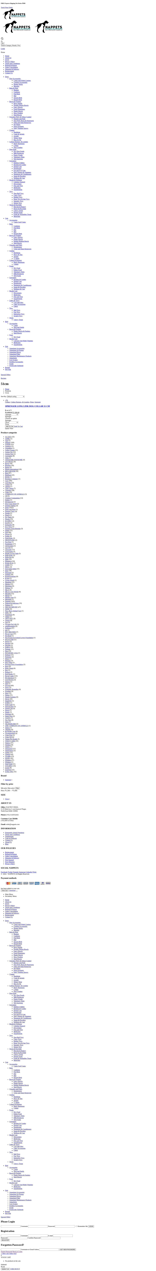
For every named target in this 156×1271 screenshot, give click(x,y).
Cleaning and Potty (15, 245)
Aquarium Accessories (16, 348)
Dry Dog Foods (19, 151)
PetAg (7, 641)
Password (51, 1226)
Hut (15, 230)
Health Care (13, 291)
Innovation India (10, 569)
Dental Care (18, 167)
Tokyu (7, 728)
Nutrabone (8, 615)
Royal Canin (9, 676)
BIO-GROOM (10, 471)
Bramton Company (11, 479)
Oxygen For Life (10, 624)
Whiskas (8, 760)
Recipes (3, 378)
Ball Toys (17, 310)
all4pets (7, 442)
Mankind (8, 582)
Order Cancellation (11, 67)
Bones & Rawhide (20, 209)
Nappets (8, 601)
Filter (17, 788)
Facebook (4, 872)
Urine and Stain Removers (22, 249)
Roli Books (9, 674)
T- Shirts (16, 258)
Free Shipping (10, 862)
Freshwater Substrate (16, 366)
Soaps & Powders (20, 176)
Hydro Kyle (9, 563)
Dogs (7, 77)
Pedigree (8, 628)
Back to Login (17, 1252)
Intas (6, 571)
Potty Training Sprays (21, 128)
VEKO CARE (10, 741)
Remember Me (82, 1226)
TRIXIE (8, 729)
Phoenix (8, 661)
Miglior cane (9, 597)
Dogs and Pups (10, 509)
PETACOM (9, 639)
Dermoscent (9, 502)
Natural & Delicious (12, 603)
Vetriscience (9, 750)
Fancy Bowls (18, 107)
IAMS (7, 565)
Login (3, 49)
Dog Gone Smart (11, 504)
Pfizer (7, 659)
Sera (6, 693)
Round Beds (18, 100)
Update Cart (5, 1269)
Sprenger (38, 402)
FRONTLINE (10, 540)
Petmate (7, 649)
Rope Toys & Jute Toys (21, 199)
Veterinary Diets (19, 157)
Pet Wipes (17, 124)
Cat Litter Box (18, 302)
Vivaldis (8, 756)
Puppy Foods (18, 155)
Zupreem (8, 770)
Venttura (8, 745)
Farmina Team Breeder (12, 529)
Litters (16, 306)
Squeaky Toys (18, 201)
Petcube (7, 645)
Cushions (17, 92)
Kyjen (7, 578)
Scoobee (8, 691)
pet (6, 630)
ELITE (7, 523)
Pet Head (8, 636)
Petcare (7, 643)
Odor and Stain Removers (22, 123)
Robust (7, 672)
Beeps (7, 467)
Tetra (6, 722)
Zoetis (7, 768)
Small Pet (8, 701)
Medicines (17, 188)
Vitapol (7, 754)
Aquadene (8, 448)
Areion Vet (8, 452)
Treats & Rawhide (15, 205)
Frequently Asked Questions (14, 833)
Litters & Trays (14, 300)
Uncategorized (10, 733)
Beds (11, 224)
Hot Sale (8, 369)
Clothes (11, 130)
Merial (7, 595)
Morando (8, 599)
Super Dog (8, 716)
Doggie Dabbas (10, 506)
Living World (9, 580)
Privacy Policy (10, 62)
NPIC (7, 613)
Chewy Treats (18, 211)
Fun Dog (8, 542)
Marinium (8, 586)
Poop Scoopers (19, 126)
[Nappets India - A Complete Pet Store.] (14, 19)
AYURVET (9, 462)
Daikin (7, 500)
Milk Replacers (19, 153)
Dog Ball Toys (18, 193)
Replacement (9, 71)
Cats (6, 218)
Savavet (7, 685)
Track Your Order (7, 7)
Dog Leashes (18, 147)
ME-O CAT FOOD (11, 592)
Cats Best (8, 483)
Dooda (7, 513)
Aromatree (8, 456)
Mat (15, 96)
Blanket (16, 90)
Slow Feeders (18, 113)
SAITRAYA (9, 680)
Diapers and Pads (19, 119)
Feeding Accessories (16, 362)
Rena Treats (9, 668)
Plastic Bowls (18, 111)
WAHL (7, 758)
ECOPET (8, 521)
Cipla (7, 492)
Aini (6, 440)
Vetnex (7, 747)
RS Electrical (9, 678)
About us (8, 58)
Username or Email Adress (30, 1249)
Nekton (7, 605)
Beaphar (8, 465)
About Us (8, 842)
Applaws (8, 446)
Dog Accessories (15, 79)
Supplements (18, 190)
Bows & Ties (18, 255)
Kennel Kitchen (10, 576)
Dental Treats (18, 212)
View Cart (5, 890)
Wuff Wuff (8, 764)
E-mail (50, 1236)
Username (24, 1226)
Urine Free (8, 735)
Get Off (7, 548)
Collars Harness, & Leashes (18, 142)
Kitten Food (18, 270)
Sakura (7, 682)
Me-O (7, 590)
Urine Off (8, 737)
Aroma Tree (9, 454)
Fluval (7, 534)
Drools (7, 519)
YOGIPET (9, 766)
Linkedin (29, 872)
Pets (6, 651)
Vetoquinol (8, 749)
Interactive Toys (19, 314)
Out (6, 622)
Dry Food (17, 268)
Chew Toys (17, 195)
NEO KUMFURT (11, 607)
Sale (6, 684)
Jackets (16, 256)
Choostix (8, 490)
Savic (7, 687)
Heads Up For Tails (11, 553)
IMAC (7, 567)
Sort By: (4, 396)
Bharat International (11, 469)
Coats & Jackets (19, 134)
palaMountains (10, 626)
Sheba (7, 695)
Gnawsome (9, 551)
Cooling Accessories (20, 82)
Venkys (7, 743)
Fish (6, 346)
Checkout (12, 890)
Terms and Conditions (12, 63)
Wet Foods (17, 276)
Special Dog (9, 706)
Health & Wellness (15, 180)
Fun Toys (17, 312)
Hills (6, 559)
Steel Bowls (18, 115)
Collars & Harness (15, 260)
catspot (7, 486)
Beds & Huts (13, 88)
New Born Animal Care (13, 611)
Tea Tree (8, 720)
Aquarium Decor (15, 352)
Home (7, 56)
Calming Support (19, 182)
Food (11, 335)
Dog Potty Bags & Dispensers (24, 121)
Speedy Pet (9, 708)
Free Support (9, 860)
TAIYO (7, 718)
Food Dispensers (19, 109)
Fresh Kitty (9, 538)
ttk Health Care (10, 731)
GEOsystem (9, 546)
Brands (7, 367)
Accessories (13, 220)
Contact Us (9, 73)
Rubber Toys (18, 197)
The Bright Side (10, 724)
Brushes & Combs (20, 165)
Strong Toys (18, 203)
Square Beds (18, 98)
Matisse (7, 588)
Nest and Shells (19, 327)
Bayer (7, 463)
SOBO (7, 703)
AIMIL (7, 439)
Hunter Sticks (18, 84)
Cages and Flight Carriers (22, 80)
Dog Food (12, 149)
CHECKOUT (15, 1269)
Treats (11, 318)
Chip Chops (9, 488)
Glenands (8, 550)
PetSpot (7, 655)
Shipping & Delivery (12, 69)
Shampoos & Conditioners (22, 174)
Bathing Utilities (19, 163)
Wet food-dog (18, 159)
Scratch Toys (18, 316)
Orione (7, 620)
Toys (11, 191)
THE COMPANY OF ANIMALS (16, 726)
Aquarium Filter (14, 354)
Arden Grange (10, 450)
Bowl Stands (18, 103)
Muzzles (16, 86)
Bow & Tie (17, 140)
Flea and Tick (18, 186)
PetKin (7, 647)
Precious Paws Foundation (14, 664)
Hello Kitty (9, 555)
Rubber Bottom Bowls (21, 241)
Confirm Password (34, 1238)
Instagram (22, 872)
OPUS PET (9, 618)
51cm (7, 799)
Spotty (7, 712)
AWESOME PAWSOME (13, 460)
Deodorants (17, 168)
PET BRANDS (10, 632)
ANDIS (7, 444)
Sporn (7, 710)
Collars (16, 145)
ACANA (8, 437)
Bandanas (17, 132)
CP (6, 496)
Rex (6, 670)
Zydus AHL (9, 772)
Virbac (7, 752)
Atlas (7, 458)
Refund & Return (11, 65)
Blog (6, 844)
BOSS (7, 477)
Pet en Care (9, 634)
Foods (11, 266)
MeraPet (8, 594)
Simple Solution (10, 697)
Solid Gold (8, 705)
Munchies (17, 216)
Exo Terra (8, 527)
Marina (7, 584)
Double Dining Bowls (21, 105)
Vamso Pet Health (11, 739)
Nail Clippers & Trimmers (22, 172)
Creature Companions (12, 498)
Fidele (7, 530)
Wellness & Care (19, 178)
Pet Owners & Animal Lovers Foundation (19, 638)
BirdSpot (8, 475)
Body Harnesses (19, 144)
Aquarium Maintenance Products (20, 356)
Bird (6, 322)
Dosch (7, 515)
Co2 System (13, 360)
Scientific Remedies (11, 689)
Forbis (7, 536)
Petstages (8, 657)
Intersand (8, 573)
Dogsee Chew (10, 511)
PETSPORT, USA (11, 653)
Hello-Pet (8, 557)
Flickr (34, 872)
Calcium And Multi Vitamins (23, 341)
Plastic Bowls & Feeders (22, 331)
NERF (7, 609)
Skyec (7, 699)
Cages (16, 325)
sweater (16, 136)
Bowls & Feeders (15, 101)
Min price (4, 788)
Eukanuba (8, 525)
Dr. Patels (8, 517)
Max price (11, 788)
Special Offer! (5, 1217)
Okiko (7, 617)
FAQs (7, 60)
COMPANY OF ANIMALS (14, 494)
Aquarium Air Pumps (16, 350)
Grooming (12, 161)
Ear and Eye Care (19, 170)
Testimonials (9, 836)
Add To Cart (9, 426)
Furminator (9, 544)
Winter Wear (18, 138)
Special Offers (5, 375)
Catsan (7, 485)
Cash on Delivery (11, 838)
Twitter (10, 872)
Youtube (16, 872)
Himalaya (8, 561)
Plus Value (8, 662)
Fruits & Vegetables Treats (22, 214)
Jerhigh (7, 574)
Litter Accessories (19, 304)
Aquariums (13, 358)
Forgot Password (6, 1252)
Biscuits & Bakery (20, 207)
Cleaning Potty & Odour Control (20, 117)
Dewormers (17, 184)
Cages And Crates (20, 222)
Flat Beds (17, 94)
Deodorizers (18, 247)
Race (6, 666)
